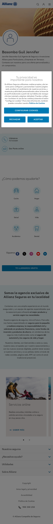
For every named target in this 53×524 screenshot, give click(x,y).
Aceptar (38, 119)
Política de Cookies (37, 103)
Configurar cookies (26, 110)
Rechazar (14, 119)
